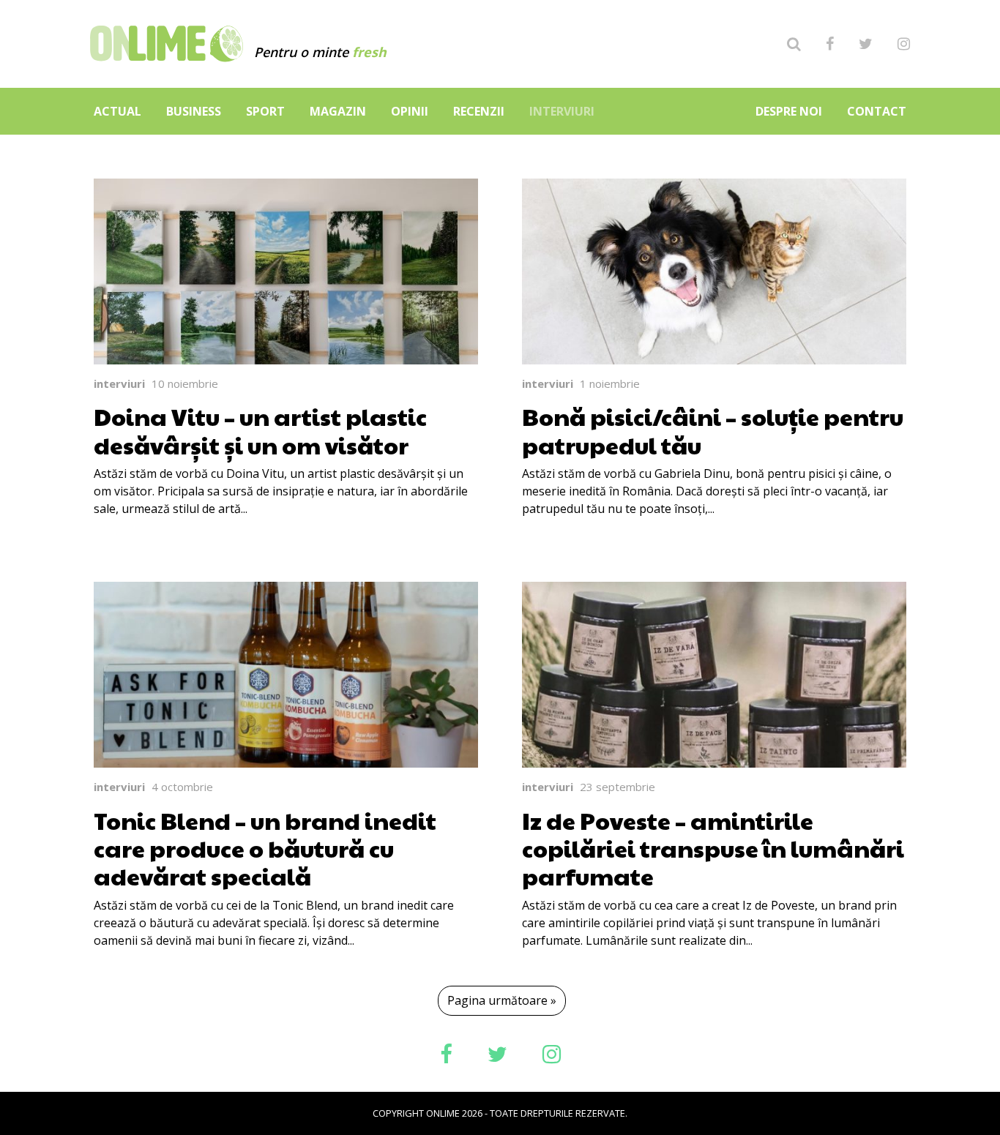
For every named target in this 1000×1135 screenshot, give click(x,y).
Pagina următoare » (501, 1000)
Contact (876, 111)
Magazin (338, 111)
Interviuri (561, 111)
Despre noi (788, 111)
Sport (265, 111)
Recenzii (478, 111)
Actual (117, 111)
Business (193, 111)
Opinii (409, 111)
